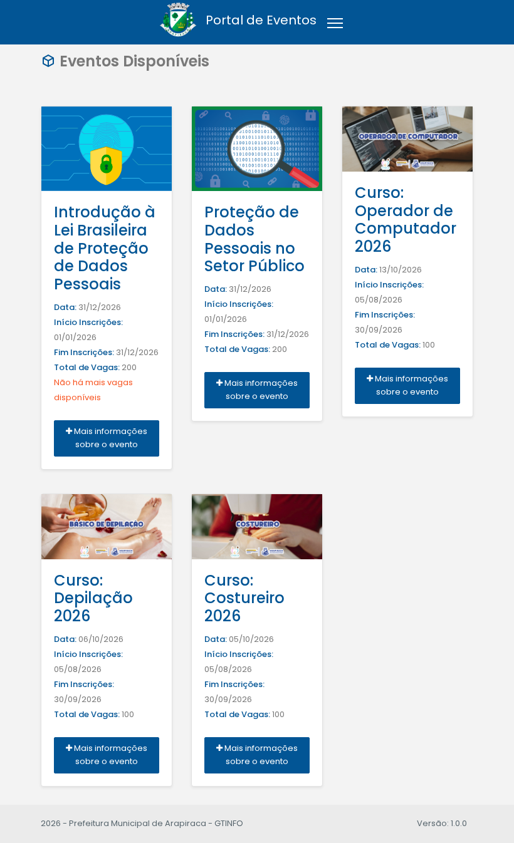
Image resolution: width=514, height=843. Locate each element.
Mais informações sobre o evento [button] (109, 437)
